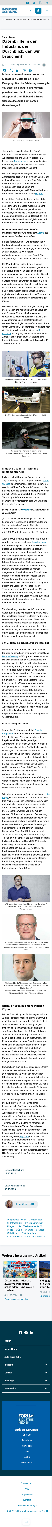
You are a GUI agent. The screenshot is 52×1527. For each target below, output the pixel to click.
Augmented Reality (16, 1219)
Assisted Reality (40, 542)
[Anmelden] (38, 11)
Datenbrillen (20, 161)
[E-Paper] (27, 2)
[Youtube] (26, 1332)
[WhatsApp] (30, 69)
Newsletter (27, 1446)
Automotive (22, 1299)
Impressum (27, 1494)
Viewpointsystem (34, 1223)
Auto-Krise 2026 (12, 1357)
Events (27, 1457)
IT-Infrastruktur (14, 1223)
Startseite (7, 19)
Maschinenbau (38, 19)
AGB (27, 1489)
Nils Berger (13, 1233)
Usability (26, 509)
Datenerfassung (10, 656)
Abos (27, 1451)
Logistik (8, 1372)
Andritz (40, 232)
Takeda (40, 1230)
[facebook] (4, 69)
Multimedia (10, 1388)
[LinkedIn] (17, 69)
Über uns (27, 1435)
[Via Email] (24, 69)
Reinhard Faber (29, 1233)
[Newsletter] (34, 2)
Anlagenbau (35, 1219)
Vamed (29, 1230)
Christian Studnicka (34, 1236)
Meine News (10, 1349)
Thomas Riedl (14, 1236)
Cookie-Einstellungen (27, 1505)
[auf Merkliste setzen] (44, 65)
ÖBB (19, 1230)
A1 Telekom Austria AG (31, 1226)
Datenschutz (27, 1483)
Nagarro (39, 193)
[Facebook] (20, 1332)
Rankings (9, 1380)
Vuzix (10, 1230)
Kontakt (27, 1500)
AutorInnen (27, 1440)
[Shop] (47, 2)
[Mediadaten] (40, 2)
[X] (11, 69)
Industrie (21, 19)
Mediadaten (27, 1462)
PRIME (7, 1341)
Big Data (24, 1136)
